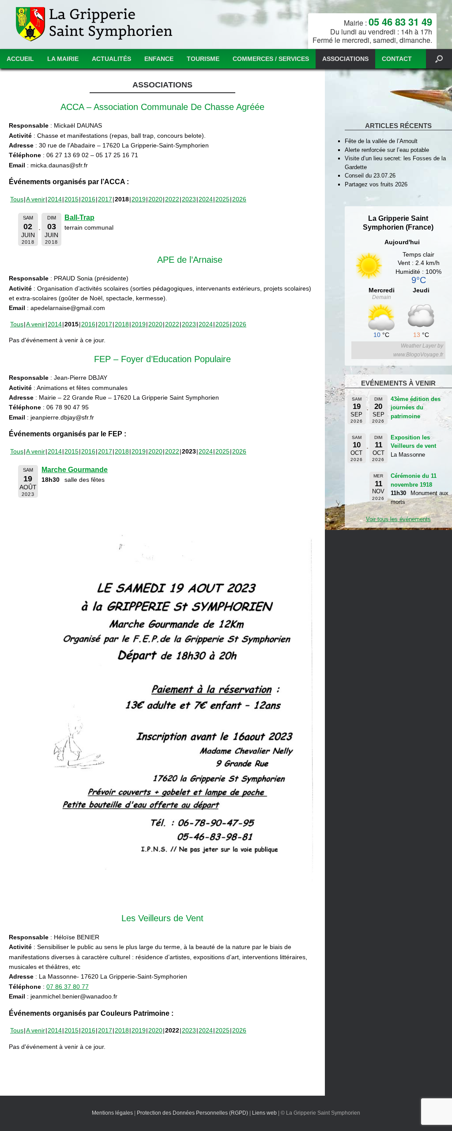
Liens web (264, 1113)
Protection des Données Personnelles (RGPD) (192, 1113)
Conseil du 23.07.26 (370, 175)
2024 (206, 199)
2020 (155, 199)
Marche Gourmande (74, 469)
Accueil (20, 58)
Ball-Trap (79, 217)
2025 (222, 199)
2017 (105, 199)
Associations (345, 58)
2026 (239, 199)
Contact (397, 58)
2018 (122, 324)
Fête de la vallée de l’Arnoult (381, 141)
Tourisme (203, 58)
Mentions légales (112, 1113)
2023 (189, 199)
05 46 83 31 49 (400, 22)
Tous (16, 199)
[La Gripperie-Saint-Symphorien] (95, 24)
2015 (71, 199)
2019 (139, 199)
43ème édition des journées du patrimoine (416, 408)
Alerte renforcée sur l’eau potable (387, 150)
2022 (172, 199)
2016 (88, 199)
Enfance (158, 58)
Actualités (111, 58)
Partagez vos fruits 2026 (376, 184)
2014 (55, 199)
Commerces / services (271, 58)
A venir (35, 199)
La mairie (63, 58)
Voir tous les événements (398, 519)
